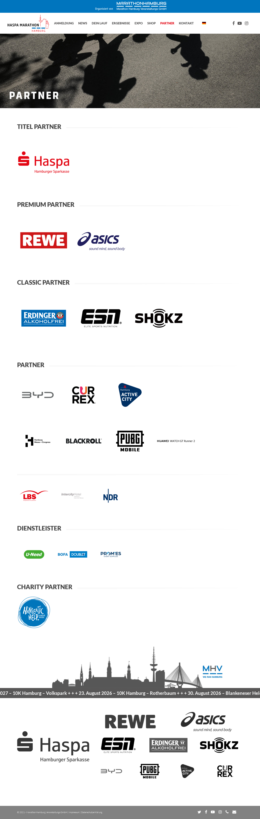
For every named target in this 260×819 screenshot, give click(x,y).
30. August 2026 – (206, 693)
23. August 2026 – (101, 693)
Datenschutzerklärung (91, 812)
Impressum (74, 812)
